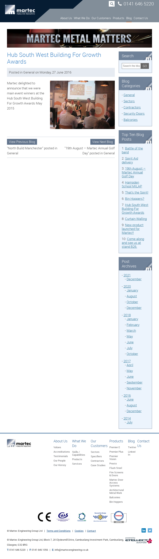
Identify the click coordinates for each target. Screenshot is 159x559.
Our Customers (101, 18)
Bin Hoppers (116, 501)
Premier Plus (116, 451)
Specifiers (96, 456)
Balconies (131, 119)
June (130, 342)
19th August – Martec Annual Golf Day (134, 172)
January (132, 290)
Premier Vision (113, 457)
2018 (127, 315)
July (129, 348)
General (129, 95)
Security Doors (134, 113)
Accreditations (62, 451)
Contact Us (141, 18)
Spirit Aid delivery (130, 160)
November (134, 388)
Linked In (131, 453)
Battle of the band (132, 150)
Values (57, 447)
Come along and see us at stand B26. (133, 243)
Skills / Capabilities (78, 453)
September (135, 382)
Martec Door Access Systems (116, 482)
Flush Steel (115, 468)
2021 (127, 275)
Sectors (129, 101)
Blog (129, 18)
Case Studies (98, 465)
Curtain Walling (136, 218)
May (130, 336)
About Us (66, 18)
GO (145, 66)
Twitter (132, 447)
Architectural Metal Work (116, 491)
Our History (60, 465)
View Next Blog (102, 142)
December (134, 279)
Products (118, 18)
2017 (127, 361)
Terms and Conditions (59, 531)
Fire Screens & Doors (116, 474)
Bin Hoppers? (134, 198)
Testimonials (61, 456)
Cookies (79, 531)
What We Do (82, 18)
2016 (127, 395)
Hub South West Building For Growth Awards (135, 209)
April (130, 365)
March (131, 330)
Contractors (132, 107)
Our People (60, 460)
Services (77, 463)
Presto (113, 463)
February (133, 324)
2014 (127, 418)
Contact (91, 531)
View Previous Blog (22, 142)
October (132, 302)
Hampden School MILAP (132, 184)
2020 (127, 286)
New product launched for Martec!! (132, 229)
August (132, 296)
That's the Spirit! (136, 192)
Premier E (114, 447)
